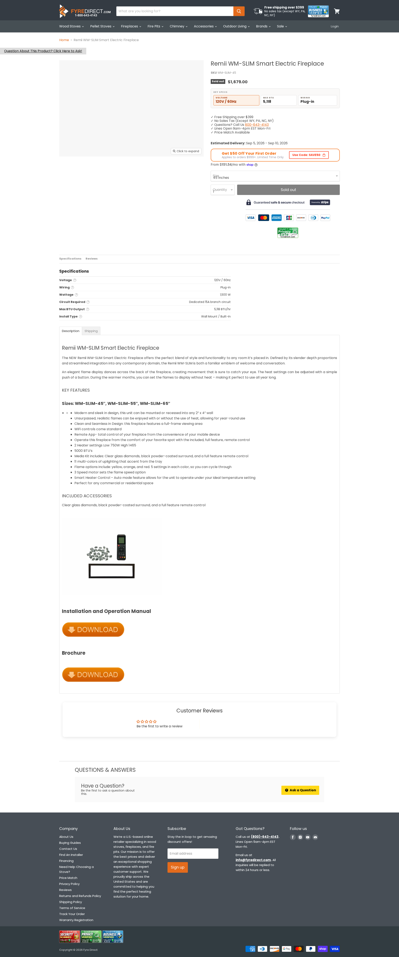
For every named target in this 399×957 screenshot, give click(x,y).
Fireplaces (130, 26)
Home (64, 40)
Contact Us (68, 849)
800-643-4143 (257, 124)
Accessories (204, 26)
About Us (66, 836)
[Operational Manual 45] (93, 639)
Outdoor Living (235, 26)
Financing (66, 861)
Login (335, 26)
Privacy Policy (69, 884)
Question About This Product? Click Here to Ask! (43, 51)
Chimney (177, 26)
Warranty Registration (76, 920)
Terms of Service (72, 908)
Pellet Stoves (101, 26)
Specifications (70, 259)
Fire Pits (154, 26)
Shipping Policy (70, 902)
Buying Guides (70, 843)
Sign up (178, 867)
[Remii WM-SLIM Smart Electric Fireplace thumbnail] (71, 168)
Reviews (92, 259)
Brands (262, 26)
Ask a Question (302, 790)
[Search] (239, 11)
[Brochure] (93, 683)
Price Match (68, 878)
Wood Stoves (70, 26)
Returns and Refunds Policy (80, 896)
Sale (281, 26)
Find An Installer (71, 855)
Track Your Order (72, 914)
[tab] (70, 331)
